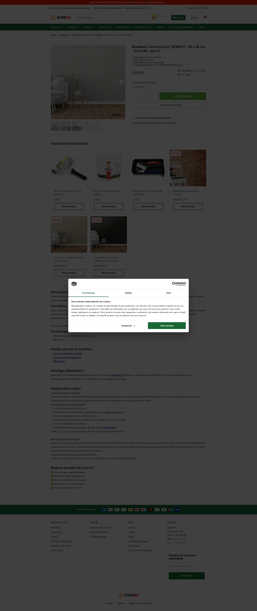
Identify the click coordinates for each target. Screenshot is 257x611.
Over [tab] (168, 293)
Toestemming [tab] (88, 293)
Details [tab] (128, 293)
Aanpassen (126, 326)
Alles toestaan (166, 326)
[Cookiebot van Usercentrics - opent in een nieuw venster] (174, 284)
